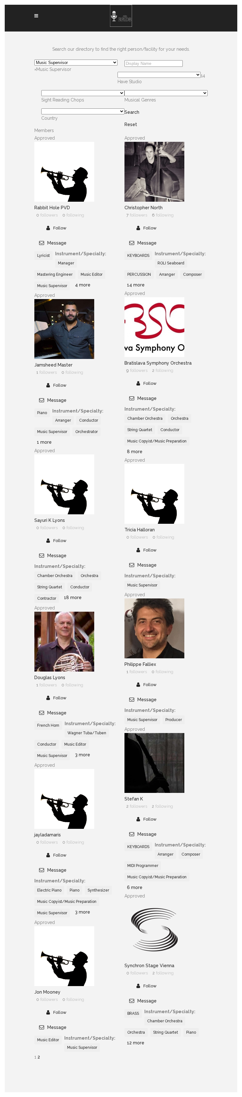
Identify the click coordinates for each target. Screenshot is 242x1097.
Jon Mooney (47, 992)
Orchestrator (86, 432)
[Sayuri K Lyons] (64, 512)
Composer (192, 274)
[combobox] (52, 69)
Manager (66, 263)
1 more (44, 442)
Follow (59, 228)
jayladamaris (47, 834)
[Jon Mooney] (64, 984)
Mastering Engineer (54, 274)
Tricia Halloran (139, 529)
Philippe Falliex (140, 664)
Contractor (46, 598)
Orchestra (179, 418)
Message (56, 242)
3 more (82, 754)
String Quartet (139, 430)
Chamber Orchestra (145, 418)
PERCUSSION (139, 274)
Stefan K (133, 798)
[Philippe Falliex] (154, 656)
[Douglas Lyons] (64, 670)
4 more (82, 284)
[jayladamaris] (64, 827)
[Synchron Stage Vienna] (154, 958)
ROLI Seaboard (171, 263)
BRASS (133, 1013)
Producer (173, 720)
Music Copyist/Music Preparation (157, 441)
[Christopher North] (154, 200)
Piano (42, 413)
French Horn (48, 725)
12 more (135, 1042)
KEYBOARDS (138, 255)
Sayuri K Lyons (49, 520)
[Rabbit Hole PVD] (64, 200)
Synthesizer (98, 890)
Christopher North (143, 207)
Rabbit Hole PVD (52, 207)
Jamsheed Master (53, 364)
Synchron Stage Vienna (149, 965)
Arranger (167, 274)
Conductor (169, 430)
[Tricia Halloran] (154, 522)
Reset (130, 124)
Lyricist (43, 255)
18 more (73, 597)
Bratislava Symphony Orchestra (158, 363)
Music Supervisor (52, 286)
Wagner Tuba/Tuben (86, 733)
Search (131, 112)
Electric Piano (49, 890)
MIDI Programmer (142, 865)
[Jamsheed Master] (64, 357)
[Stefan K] (154, 791)
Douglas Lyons (49, 677)
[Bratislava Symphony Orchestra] (154, 355)
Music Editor (91, 274)
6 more (134, 887)
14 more (136, 284)
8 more (134, 451)
